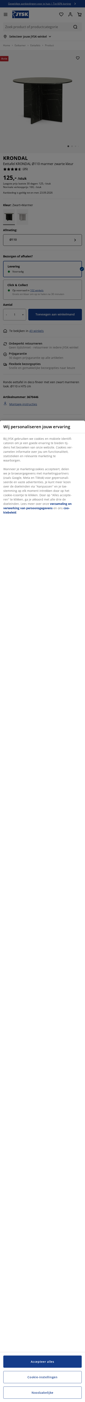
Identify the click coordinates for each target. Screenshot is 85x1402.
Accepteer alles (42, 1362)
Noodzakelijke (42, 1393)
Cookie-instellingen (42, 1377)
